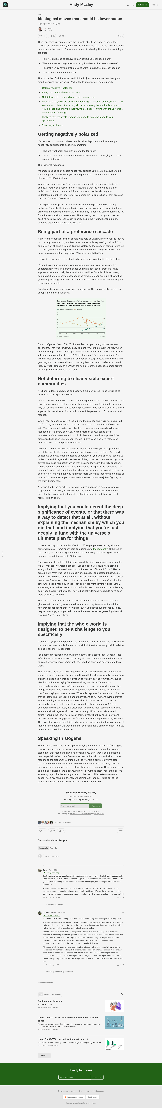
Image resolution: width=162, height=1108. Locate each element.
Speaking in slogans (52, 125)
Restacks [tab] (53, 848)
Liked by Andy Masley (52, 873)
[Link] (34, 134)
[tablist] (48, 848)
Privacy (80, 1091)
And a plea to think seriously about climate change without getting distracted (69, 1042)
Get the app (92, 1097)
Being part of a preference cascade (61, 92)
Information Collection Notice (80, 814)
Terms (87, 1091)
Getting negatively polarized (57, 88)
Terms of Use (92, 811)
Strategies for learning (50, 1001)
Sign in (155, 5)
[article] (81, 1006)
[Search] (127, 4)
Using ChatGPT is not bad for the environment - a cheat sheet (68, 1019)
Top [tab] (40, 994)
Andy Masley (48, 28)
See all (43, 1055)
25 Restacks (67, 823)
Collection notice (97, 1091)
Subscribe (142, 5)
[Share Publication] (132, 4)
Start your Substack (75, 1097)
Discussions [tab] (56, 994)
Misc (40, 14)
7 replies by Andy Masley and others (59, 972)
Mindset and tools (45, 1004)
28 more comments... (46, 982)
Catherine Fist (48, 912)
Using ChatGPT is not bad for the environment (63, 1039)
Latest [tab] (46, 994)
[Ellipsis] (123, 870)
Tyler (45, 870)
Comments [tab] (43, 848)
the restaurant (100, 549)
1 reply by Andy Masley (54, 904)
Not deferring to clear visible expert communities (68, 97)
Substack (69, 1103)
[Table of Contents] (2, 554)
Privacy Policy (99, 814)
